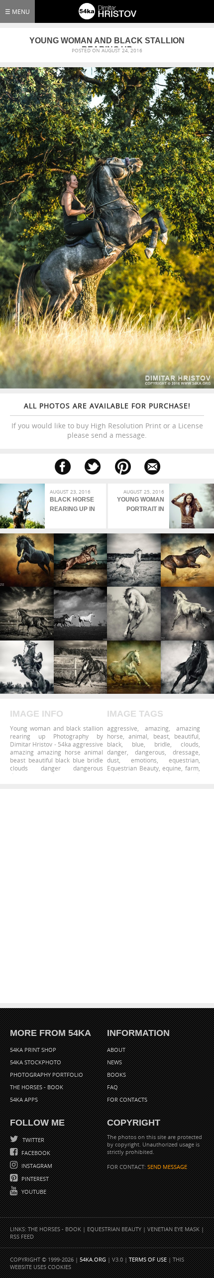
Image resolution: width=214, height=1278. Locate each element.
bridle (162, 744)
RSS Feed (22, 1236)
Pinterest (34, 1178)
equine (171, 768)
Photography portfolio (46, 1074)
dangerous (150, 752)
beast (161, 736)
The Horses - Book (36, 1087)
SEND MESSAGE (167, 1166)
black (114, 744)
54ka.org (93, 1259)
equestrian (184, 760)
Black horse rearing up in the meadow (72, 505)
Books (116, 1074)
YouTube (33, 1191)
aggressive (122, 728)
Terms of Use (148, 1259)
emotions (144, 760)
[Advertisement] (107, 896)
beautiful (186, 736)
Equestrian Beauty (133, 768)
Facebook (35, 1152)
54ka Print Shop (33, 1049)
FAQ (112, 1087)
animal (137, 736)
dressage (186, 752)
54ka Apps (24, 1099)
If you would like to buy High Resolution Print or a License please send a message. (107, 420)
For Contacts (127, 1099)
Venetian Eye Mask (173, 1229)
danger (117, 752)
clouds (190, 744)
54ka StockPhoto (35, 1062)
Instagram (36, 1165)
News (114, 1062)
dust (113, 760)
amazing (157, 728)
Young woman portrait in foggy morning (138, 505)
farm (192, 768)
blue (138, 744)
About (116, 1049)
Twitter (32, 1140)
